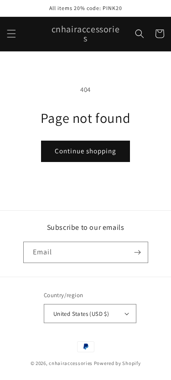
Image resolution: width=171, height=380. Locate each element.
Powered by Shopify (117, 363)
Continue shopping (85, 151)
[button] (11, 34)
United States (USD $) (81, 314)
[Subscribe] (138, 252)
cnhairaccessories (71, 363)
